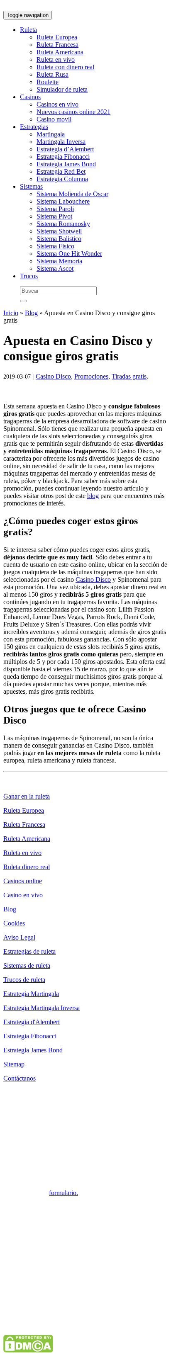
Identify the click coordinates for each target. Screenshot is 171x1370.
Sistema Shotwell (59, 231)
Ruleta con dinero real (65, 66)
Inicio (10, 312)
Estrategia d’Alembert (65, 149)
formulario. (63, 1192)
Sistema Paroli (55, 208)
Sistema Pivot (54, 216)
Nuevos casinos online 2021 (73, 111)
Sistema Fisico (55, 246)
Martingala (51, 134)
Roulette (48, 81)
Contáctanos (19, 1078)
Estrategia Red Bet (61, 171)
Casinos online (22, 880)
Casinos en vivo (57, 104)
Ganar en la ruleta (26, 796)
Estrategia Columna (62, 178)
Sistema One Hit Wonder (69, 253)
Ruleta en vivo (56, 59)
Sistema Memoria (59, 261)
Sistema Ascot (55, 268)
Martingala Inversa (61, 141)
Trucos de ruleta (24, 979)
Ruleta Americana (60, 52)
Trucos (29, 275)
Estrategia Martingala (31, 993)
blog (93, 495)
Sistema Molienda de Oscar (72, 193)
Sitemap (13, 1064)
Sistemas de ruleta (26, 965)
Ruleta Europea (57, 37)
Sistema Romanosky (63, 223)
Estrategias (34, 126)
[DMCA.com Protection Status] (28, 1350)
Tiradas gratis (129, 376)
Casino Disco (53, 376)
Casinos (30, 96)
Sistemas (31, 186)
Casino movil (54, 119)
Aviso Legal (19, 937)
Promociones (91, 376)
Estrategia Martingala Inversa (41, 1007)
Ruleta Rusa (52, 74)
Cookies (14, 923)
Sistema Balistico (59, 238)
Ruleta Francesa (57, 44)
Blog (31, 312)
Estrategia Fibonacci (63, 156)
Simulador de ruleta (62, 89)
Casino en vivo (23, 895)
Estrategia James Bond (66, 164)
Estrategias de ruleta (29, 951)
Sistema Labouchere (63, 201)
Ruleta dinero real (26, 866)
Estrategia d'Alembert (31, 1021)
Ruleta (28, 29)
